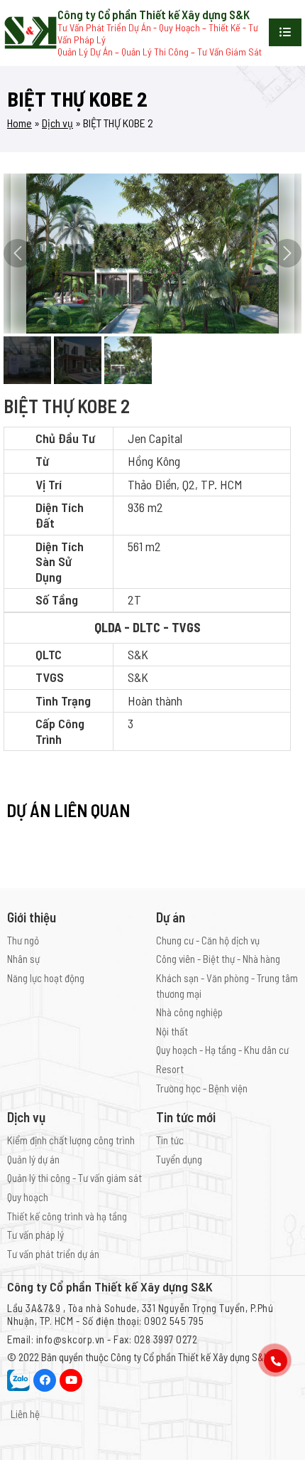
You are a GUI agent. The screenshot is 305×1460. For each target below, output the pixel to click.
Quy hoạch (27, 1196)
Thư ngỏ (23, 940)
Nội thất (172, 1031)
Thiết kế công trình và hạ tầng (67, 1216)
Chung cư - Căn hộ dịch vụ (208, 940)
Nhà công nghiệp (189, 1012)
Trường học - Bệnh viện (202, 1088)
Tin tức (170, 1140)
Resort (170, 1068)
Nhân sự (23, 958)
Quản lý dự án (33, 1159)
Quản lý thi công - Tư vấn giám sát (74, 1177)
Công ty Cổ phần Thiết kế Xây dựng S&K (190, 1356)
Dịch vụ (57, 122)
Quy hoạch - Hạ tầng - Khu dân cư (222, 1049)
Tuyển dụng (179, 1159)
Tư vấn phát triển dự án (53, 1253)
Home (19, 122)
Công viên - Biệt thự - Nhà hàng (218, 958)
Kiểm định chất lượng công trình (71, 1140)
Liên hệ (25, 1413)
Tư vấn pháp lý (35, 1234)
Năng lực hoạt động (45, 977)
